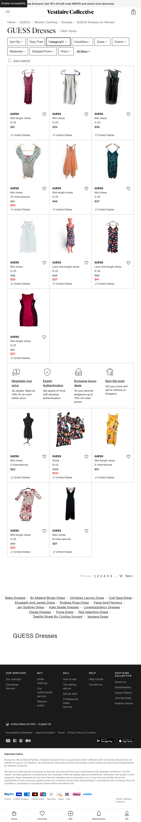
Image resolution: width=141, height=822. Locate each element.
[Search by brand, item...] (7, 11)
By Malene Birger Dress (47, 598)
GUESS (25, 22)
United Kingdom (21, 799)
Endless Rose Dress (74, 602)
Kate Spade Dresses (64, 607)
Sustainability (123, 687)
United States (38, 799)
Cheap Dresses (40, 612)
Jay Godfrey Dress (30, 607)
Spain (61, 799)
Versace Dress (97, 616)
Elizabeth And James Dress (35, 602)
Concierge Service (12, 686)
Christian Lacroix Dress (87, 598)
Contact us (95, 685)
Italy (68, 799)
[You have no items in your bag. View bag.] (133, 11)
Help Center (96, 679)
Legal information (45, 732)
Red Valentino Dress (93, 612)
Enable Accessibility (13, 3)
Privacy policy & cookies (81, 732)
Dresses (66, 22)
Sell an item (70, 694)
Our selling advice (69, 686)
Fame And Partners (108, 602)
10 (120, 576)
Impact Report (123, 693)
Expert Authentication (53, 383)
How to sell (69, 679)
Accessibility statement (19, 732)
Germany (51, 799)
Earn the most (115, 381)
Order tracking (42, 681)
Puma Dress (65, 612)
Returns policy (42, 703)
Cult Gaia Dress (120, 598)
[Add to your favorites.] (44, 114)
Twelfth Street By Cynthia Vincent (57, 616)
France (7, 799)
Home (11, 22)
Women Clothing (45, 22)
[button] (133, 11)
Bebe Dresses (15, 598)
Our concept (13, 679)
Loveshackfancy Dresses (102, 607)
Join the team (123, 698)
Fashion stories (124, 703)
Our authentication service (46, 692)
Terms (61, 732)
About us (120, 682)
